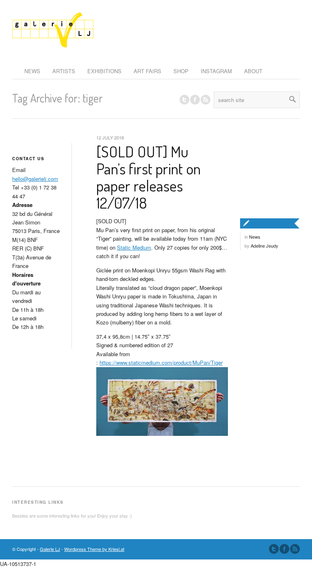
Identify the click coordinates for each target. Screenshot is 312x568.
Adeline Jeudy (264, 245)
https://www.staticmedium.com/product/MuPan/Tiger (161, 362)
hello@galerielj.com (35, 179)
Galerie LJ (50, 549)
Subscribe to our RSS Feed (295, 549)
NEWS (32, 71)
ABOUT (253, 71)
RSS (205, 99)
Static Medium (134, 247)
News (254, 236)
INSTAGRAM (216, 71)
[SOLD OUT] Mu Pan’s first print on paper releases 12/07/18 (148, 176)
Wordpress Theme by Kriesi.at (94, 549)
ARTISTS (63, 71)
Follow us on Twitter (184, 99)
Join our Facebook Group (195, 99)
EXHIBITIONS (104, 71)
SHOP (180, 71)
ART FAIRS (147, 71)
